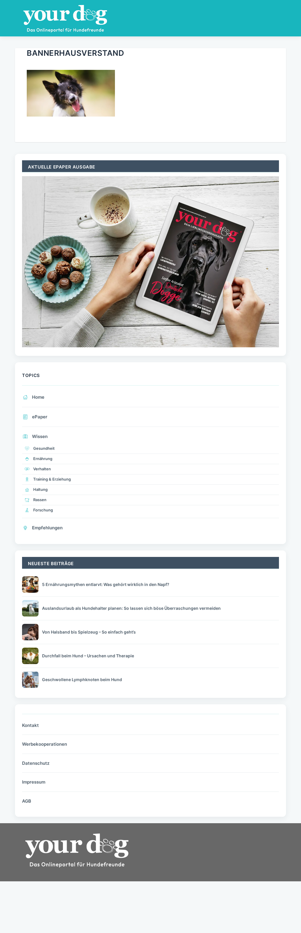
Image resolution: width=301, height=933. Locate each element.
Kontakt (30, 725)
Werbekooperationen (44, 744)
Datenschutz (35, 763)
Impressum (33, 782)
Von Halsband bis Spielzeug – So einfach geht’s (89, 631)
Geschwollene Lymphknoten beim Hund (82, 679)
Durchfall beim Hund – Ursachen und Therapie (88, 655)
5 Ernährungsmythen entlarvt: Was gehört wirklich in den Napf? (105, 584)
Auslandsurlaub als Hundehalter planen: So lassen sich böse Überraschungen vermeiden (131, 608)
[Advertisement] (202, 874)
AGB (26, 801)
